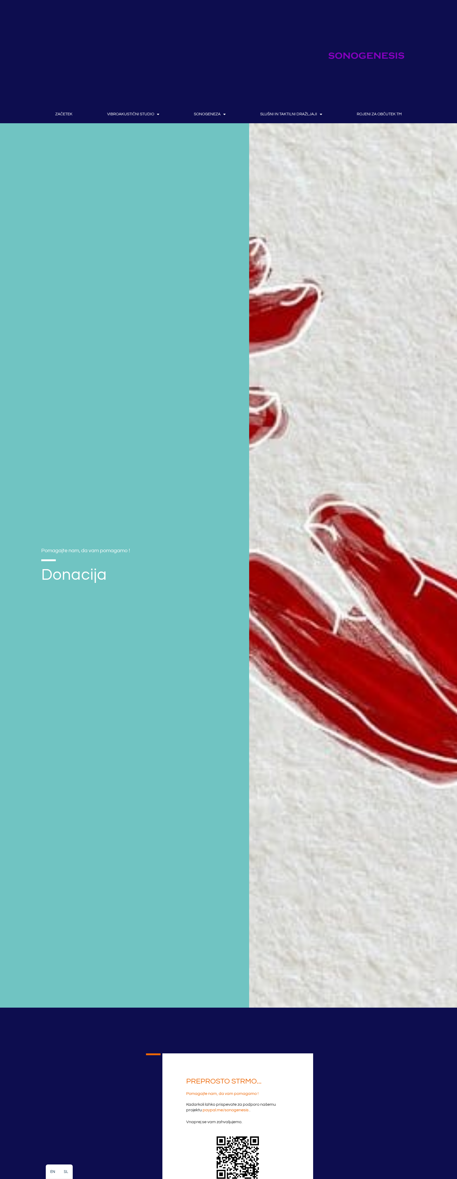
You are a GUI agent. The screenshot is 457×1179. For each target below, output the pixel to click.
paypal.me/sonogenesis (226, 1110)
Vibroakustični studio (130, 114)
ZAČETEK (63, 114)
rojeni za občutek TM (379, 114)
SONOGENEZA (207, 114)
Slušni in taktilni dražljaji (288, 114)
